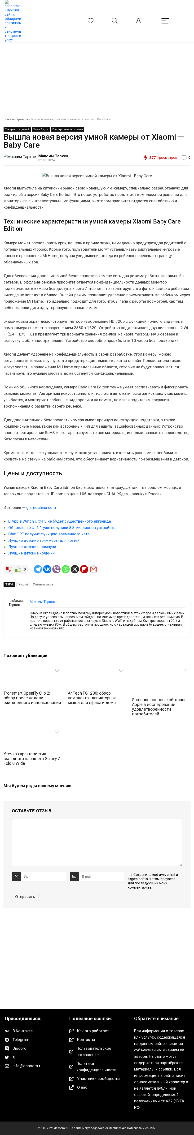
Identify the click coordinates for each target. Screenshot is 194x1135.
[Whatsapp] (66, 569)
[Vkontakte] (47, 569)
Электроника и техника (67, 129)
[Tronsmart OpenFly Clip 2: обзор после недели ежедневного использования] (33, 669)
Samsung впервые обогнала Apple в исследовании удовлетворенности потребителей (159, 706)
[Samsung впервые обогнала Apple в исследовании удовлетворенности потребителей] (161, 669)
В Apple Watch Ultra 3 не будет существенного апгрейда (59, 521)
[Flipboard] (84, 569)
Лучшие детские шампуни (32, 546)
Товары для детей (17, 129)
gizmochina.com (41, 507)
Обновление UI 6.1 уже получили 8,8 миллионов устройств (61, 527)
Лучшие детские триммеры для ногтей (43, 540)
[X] (75, 569)
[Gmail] (93, 569)
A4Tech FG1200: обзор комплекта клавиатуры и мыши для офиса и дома (92, 698)
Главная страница (16, 119)
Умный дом (40, 129)
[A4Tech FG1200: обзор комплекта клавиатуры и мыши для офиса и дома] (97, 669)
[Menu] (165, 21)
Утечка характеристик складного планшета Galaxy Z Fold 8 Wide (32, 759)
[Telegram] (38, 569)
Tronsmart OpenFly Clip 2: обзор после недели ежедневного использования (32, 698)
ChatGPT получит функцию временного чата (49, 534)
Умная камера (43, 584)
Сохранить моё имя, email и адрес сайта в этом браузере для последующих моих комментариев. (153, 881)
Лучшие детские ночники (31, 553)
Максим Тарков (53, 156)
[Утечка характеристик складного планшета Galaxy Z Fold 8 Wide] (33, 730)
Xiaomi (23, 584)
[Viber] (56, 569)
